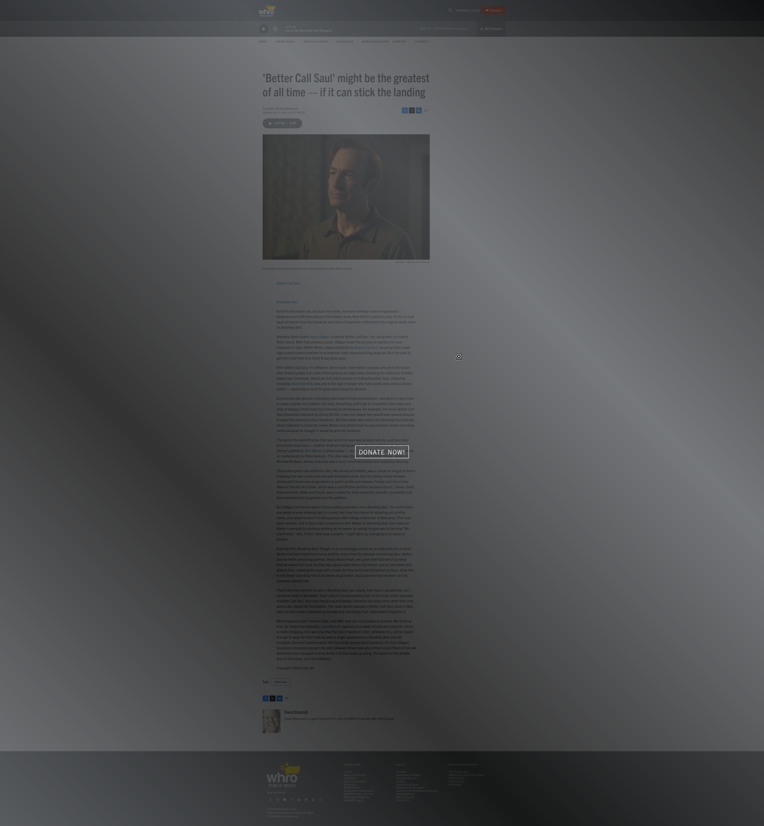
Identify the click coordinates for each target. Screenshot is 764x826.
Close (459, 357)
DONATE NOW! (382, 452)
